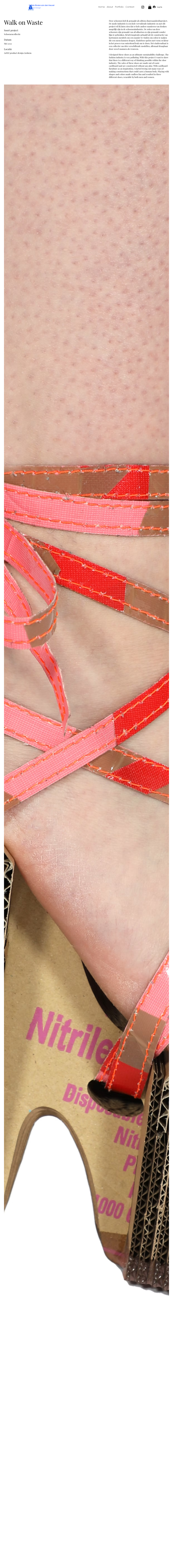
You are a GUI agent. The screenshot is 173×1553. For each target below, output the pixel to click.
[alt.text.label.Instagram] (143, 7)
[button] (149, 7)
